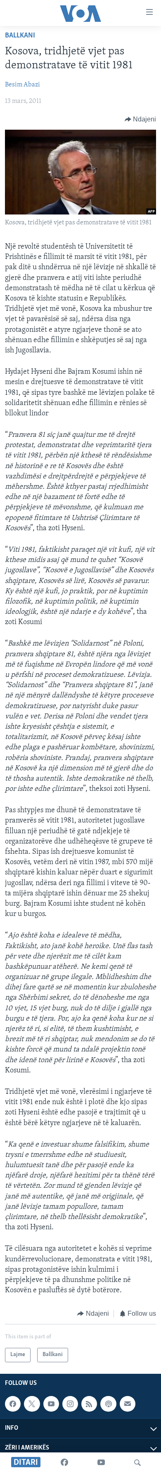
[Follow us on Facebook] (13, 1404)
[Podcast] (108, 1404)
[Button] (140, 119)
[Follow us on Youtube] (51, 1404)
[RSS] (89, 1404)
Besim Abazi (22, 85)
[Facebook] (64, 1462)
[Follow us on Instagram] (70, 1404)
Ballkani (20, 36)
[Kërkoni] (137, 1462)
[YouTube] (101, 1462)
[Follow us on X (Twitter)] (32, 1404)
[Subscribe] (127, 1404)
